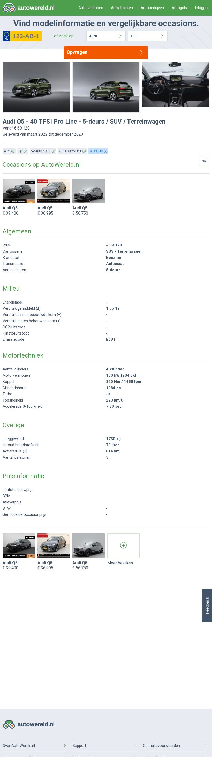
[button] (207, 605)
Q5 (133, 36)
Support (79, 745)
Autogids (179, 7)
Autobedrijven (152, 7)
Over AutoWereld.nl (19, 745)
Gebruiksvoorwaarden (161, 745)
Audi (93, 36)
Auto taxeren (122, 7)
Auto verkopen (90, 7)
